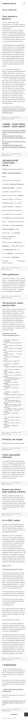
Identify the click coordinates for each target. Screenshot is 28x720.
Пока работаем (10, 274)
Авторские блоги (17, 117)
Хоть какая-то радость (9, 17)
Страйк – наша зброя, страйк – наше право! (14, 125)
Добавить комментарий (9, 118)
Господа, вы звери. (12, 439)
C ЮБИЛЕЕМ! (9, 665)
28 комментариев (8, 297)
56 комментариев (8, 449)
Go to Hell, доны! (11, 520)
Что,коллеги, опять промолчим (12, 304)
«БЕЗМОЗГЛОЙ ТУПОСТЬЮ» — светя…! (10, 163)
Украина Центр (9, 3)
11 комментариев (8, 515)
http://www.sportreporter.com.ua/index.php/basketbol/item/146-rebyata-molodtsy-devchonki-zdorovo (14, 110)
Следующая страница (26, 714)
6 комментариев (7, 155)
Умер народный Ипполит (11, 455)
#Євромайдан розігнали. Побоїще (12, 569)
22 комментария (7, 434)
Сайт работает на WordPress (9, 718)
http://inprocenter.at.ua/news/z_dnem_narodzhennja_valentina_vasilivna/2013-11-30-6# (14, 702)
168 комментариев (8, 659)
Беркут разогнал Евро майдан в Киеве (14, 490)
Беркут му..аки (6, 565)
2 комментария (7, 269)
